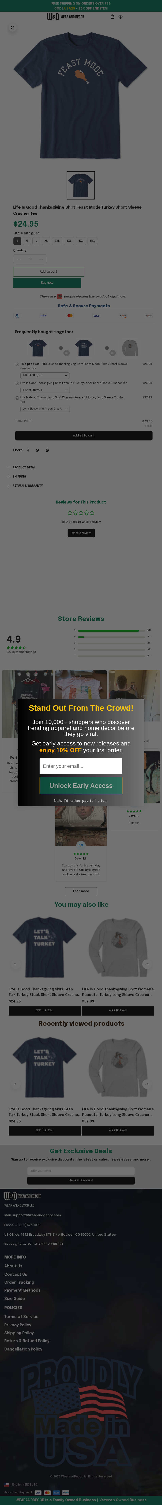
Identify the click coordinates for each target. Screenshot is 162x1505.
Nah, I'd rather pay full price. (81, 801)
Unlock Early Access (81, 785)
